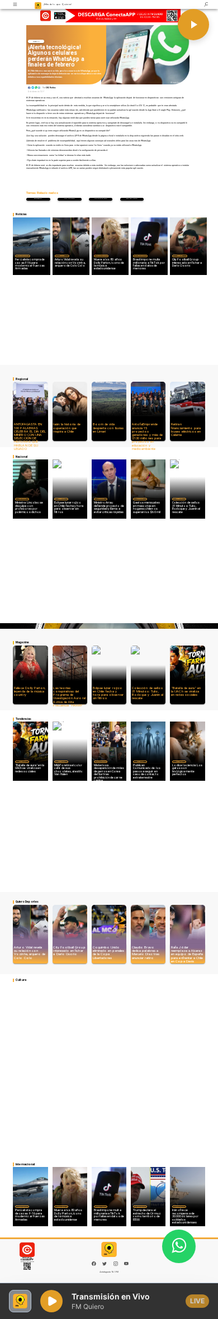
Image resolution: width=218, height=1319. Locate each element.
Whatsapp (38, 199)
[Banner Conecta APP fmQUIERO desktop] (109, 16)
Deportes (62, 255)
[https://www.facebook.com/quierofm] (94, 1263)
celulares (69, 199)
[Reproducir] (193, 24)
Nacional (21, 498)
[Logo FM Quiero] (38, 4)
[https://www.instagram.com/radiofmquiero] (115, 1265)
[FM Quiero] (15, 4)
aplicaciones (100, 199)
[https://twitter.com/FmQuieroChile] (104, 1265)
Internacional (23, 255)
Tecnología (132, 199)
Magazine (36, 41)
